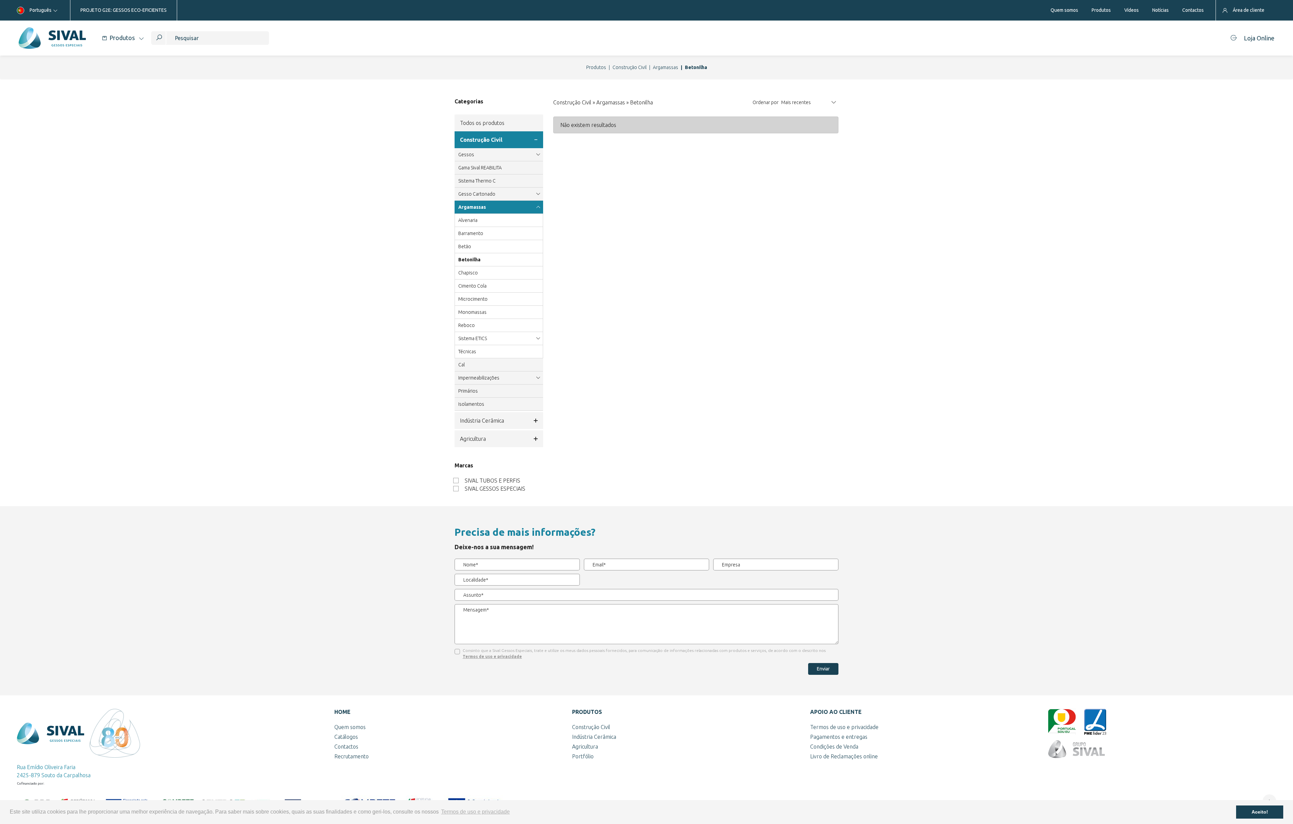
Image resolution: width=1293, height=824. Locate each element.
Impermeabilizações (478, 378)
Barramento (470, 233)
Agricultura (473, 439)
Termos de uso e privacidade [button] (475, 812)
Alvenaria (467, 220)
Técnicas (467, 351)
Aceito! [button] (1260, 812)
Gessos (466, 154)
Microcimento (473, 299)
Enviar (823, 668)
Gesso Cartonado (476, 194)
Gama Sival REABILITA (480, 167)
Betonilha (469, 259)
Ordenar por (765, 102)
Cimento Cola (472, 286)
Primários (468, 391)
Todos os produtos (482, 123)
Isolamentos (471, 404)
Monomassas (472, 312)
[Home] (52, 38)
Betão (464, 246)
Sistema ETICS (472, 338)
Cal (461, 364)
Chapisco (468, 272)
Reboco (466, 325)
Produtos (596, 67)
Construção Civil (629, 67)
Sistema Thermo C (477, 181)
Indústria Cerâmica (482, 421)
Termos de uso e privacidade (492, 656)
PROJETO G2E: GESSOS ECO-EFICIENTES (123, 10)
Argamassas (665, 67)
